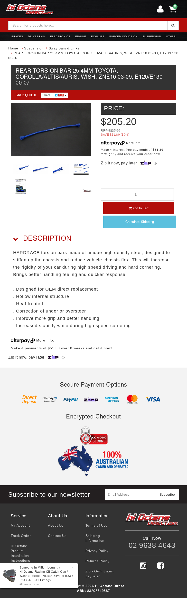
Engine (80, 36)
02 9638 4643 (152, 545)
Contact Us (57, 536)
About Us (55, 525)
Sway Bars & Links (64, 48)
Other (171, 36)
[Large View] (20, 169)
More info (133, 143)
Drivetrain (36, 36)
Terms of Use (96, 525)
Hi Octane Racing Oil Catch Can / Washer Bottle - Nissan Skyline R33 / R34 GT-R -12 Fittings (46, 576)
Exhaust (97, 36)
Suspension (151, 36)
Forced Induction (123, 36)
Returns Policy (97, 561)
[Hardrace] (87, 190)
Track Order (21, 536)
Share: (47, 95)
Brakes (17, 36)
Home (13, 48)
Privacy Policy (97, 551)
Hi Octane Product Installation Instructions (20, 553)
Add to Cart (140, 208)
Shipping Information (94, 538)
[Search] (173, 25)
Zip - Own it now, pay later (99, 573)
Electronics (60, 36)
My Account (20, 525)
